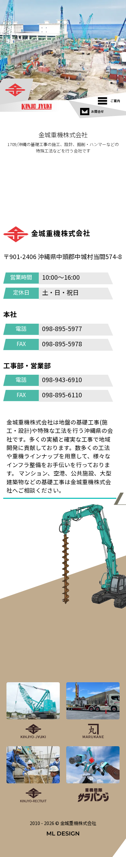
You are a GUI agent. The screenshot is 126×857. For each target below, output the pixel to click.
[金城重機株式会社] (17, 90)
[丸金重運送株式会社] (93, 711)
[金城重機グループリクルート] (33, 775)
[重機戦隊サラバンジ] (93, 775)
